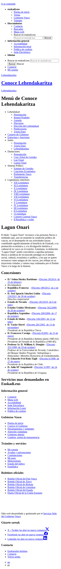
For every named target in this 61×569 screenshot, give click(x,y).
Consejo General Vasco (25, 216)
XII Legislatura (21, 182)
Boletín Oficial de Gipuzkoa (21, 487)
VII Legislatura (21, 196)
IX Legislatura (21, 191)
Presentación (20, 114)
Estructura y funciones (19, 137)
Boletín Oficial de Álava (20, 481)
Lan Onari (19, 160)
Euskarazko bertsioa (17, 551)
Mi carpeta (13, 69)
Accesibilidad (20, 43)
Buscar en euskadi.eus (25, 34)
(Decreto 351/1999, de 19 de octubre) (31, 346)
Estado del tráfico (16, 463)
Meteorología (14, 461)
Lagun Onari (20, 162)
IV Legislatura (21, 205)
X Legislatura (20, 188)
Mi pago (12, 458)
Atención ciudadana (17, 431)
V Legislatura (20, 202)
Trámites (18, 20)
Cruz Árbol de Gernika (25, 157)
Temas (17, 15)
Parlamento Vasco (22, 174)
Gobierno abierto (16, 434)
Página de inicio (22, 12)
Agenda (18, 120)
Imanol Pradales (22, 117)
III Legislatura (21, 208)
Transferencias (21, 177)
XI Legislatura (21, 185)
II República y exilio (24, 219)
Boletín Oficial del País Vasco (22, 478)
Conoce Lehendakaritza (26, 83)
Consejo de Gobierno (18, 134)
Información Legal (17, 408)
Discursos (18, 123)
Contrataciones (15, 455)
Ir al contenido (8, 4)
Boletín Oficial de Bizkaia (20, 484)
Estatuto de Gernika (23, 168)
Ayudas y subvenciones (19, 452)
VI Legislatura (21, 199)
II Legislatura (20, 211)
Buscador (18, 29)
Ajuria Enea (20, 131)
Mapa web (19, 32)
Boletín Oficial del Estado (20, 490)
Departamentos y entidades (21, 428)
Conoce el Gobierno (18, 426)
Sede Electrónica (22, 52)
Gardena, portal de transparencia (23, 437)
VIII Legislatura (22, 194)
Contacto (18, 26)
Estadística (13, 466)
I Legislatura (20, 213)
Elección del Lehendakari (26, 126)
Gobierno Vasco (22, 17)
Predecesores (20, 128)
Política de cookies (23, 49)
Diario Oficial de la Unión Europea (25, 493)
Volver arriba (14, 556)
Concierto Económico (24, 171)
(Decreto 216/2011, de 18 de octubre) (29, 295)
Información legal (22, 46)
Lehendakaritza (8, 75)
